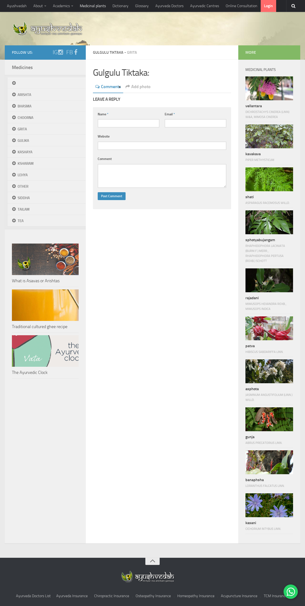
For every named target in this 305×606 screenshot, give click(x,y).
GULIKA (23, 140)
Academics (61, 6)
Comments (111, 86)
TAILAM (24, 209)
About (38, 6)
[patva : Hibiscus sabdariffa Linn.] (269, 328)
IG (55, 52)
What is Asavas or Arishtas (36, 280)
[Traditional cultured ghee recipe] (45, 305)
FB (69, 52)
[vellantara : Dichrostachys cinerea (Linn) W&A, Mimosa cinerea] (269, 88)
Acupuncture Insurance (239, 596)
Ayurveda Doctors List (33, 596)
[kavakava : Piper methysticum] (269, 136)
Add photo (141, 86)
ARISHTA (24, 95)
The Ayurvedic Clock (29, 372)
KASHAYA (25, 152)
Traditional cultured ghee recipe (39, 326)
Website (104, 136)
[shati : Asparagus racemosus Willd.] (269, 179)
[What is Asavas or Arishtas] (45, 259)
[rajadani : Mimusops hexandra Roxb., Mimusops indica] (269, 280)
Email (170, 114)
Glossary (142, 6)
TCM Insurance (275, 596)
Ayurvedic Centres (204, 6)
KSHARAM (26, 163)
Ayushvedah (17, 6)
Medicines (22, 67)
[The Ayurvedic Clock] (45, 351)
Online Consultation (241, 6)
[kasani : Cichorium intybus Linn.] (269, 505)
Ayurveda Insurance (72, 596)
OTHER (23, 186)
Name (103, 114)
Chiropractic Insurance (111, 596)
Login (268, 6)
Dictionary (120, 6)
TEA (21, 221)
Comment (105, 159)
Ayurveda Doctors (169, 6)
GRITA (22, 129)
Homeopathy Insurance (195, 596)
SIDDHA (24, 198)
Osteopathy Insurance (153, 596)
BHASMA (24, 106)
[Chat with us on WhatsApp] (291, 592)
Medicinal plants (93, 6)
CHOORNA (25, 118)
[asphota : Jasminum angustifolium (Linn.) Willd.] (269, 371)
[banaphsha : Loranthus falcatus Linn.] (269, 462)
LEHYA (23, 175)
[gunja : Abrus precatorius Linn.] (269, 419)
